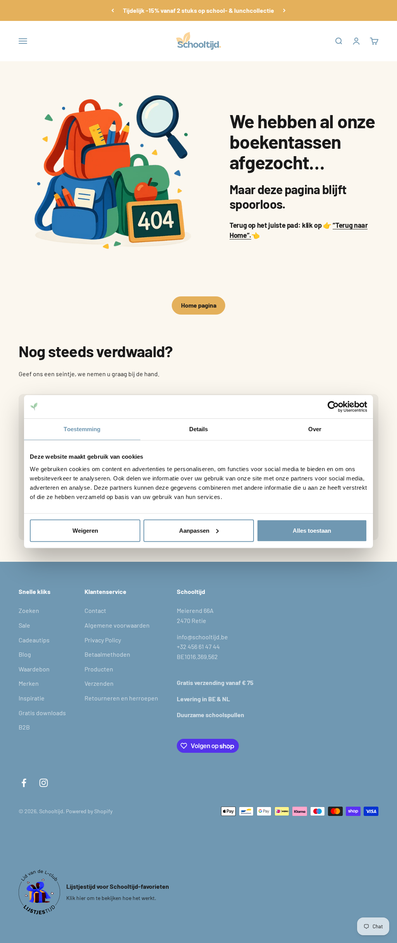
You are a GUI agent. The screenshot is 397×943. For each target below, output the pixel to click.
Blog (25, 654)
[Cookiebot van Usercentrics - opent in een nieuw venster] (333, 407)
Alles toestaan (312, 530)
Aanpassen (194, 530)
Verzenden (99, 683)
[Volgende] (284, 10)
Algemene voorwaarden (117, 625)
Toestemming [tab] (82, 429)
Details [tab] (198, 429)
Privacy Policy (103, 640)
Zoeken (29, 610)
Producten (99, 669)
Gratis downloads (42, 712)
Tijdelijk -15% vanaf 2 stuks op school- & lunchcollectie (198, 10)
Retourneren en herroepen (121, 698)
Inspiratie (32, 698)
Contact (95, 610)
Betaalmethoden (107, 654)
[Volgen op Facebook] (24, 783)
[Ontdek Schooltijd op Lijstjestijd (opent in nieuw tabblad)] (39, 891)
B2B (24, 727)
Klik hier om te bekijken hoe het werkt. (111, 898)
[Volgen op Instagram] (43, 783)
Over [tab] (314, 429)
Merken (29, 683)
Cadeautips (34, 640)
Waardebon (34, 669)
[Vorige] (112, 10)
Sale (24, 625)
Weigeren (85, 530)
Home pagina (198, 305)
